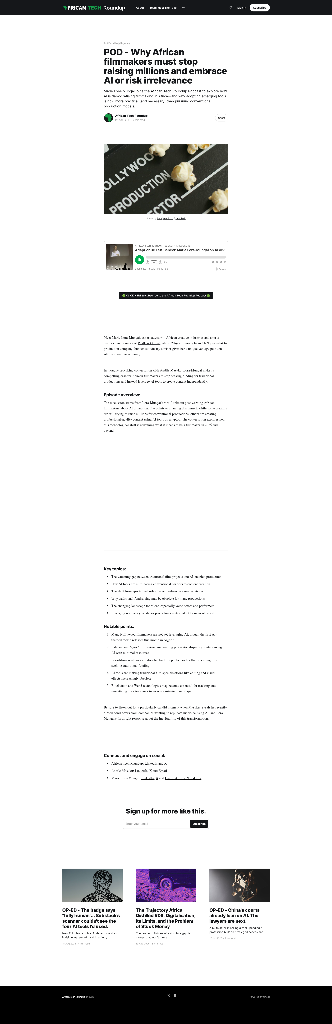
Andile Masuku (171, 370)
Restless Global (149, 343)
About (140, 7)
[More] (183, 7)
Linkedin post (181, 402)
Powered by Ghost (260, 996)
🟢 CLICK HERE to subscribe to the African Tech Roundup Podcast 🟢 (166, 295)
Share (221, 117)
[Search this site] (231, 7)
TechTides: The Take (163, 7)
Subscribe (259, 7)
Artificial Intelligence (117, 43)
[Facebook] (175, 995)
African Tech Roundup (131, 115)
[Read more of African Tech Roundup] (108, 118)
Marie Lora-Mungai (126, 337)
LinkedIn (151, 763)
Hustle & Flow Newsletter (183, 778)
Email (163, 770)
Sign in (241, 7)
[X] (168, 995)
